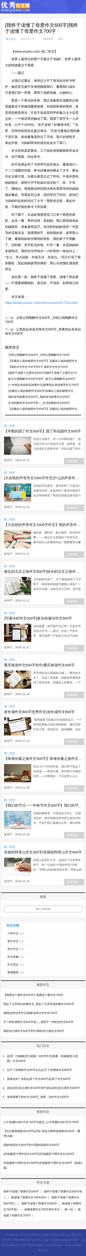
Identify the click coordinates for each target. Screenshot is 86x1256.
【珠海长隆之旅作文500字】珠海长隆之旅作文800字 (43, 759)
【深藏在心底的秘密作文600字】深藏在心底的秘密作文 (42, 360)
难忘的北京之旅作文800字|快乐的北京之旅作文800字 (43, 572)
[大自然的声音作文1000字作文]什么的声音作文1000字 (43, 478)
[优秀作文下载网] (16, 10)
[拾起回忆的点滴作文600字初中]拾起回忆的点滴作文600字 (43, 1087)
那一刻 (69, 1209)
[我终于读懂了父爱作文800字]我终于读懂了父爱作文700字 (44, 372)
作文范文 (15, 964)
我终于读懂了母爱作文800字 (39, 1203)
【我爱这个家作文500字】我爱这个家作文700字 (33, 995)
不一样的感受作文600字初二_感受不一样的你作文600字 (38, 1022)
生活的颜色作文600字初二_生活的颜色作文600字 (39, 402)
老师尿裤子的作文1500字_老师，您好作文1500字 (38, 1096)
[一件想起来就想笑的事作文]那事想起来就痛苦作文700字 (43, 384)
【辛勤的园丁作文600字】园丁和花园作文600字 (42, 431)
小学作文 (15, 933)
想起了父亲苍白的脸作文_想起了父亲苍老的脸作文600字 (38, 1004)
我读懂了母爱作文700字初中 (29, 1197)
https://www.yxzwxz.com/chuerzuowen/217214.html (41, 302)
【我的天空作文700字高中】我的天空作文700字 (38, 366)
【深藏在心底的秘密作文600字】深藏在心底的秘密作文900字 (46, 408)
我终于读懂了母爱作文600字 (21, 1191)
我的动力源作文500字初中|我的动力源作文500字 (33, 1031)
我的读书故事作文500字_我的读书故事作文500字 (39, 396)
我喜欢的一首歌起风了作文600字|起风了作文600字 (39, 1078)
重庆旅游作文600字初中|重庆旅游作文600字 (39, 665)
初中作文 (15, 941)
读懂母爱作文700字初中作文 (42, 1209)
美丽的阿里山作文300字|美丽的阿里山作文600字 (43, 852)
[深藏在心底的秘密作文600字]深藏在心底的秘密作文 (40, 390)
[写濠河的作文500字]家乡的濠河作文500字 (38, 618)
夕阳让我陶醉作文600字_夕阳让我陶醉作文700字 (39, 354)
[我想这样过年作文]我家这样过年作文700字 (30, 1013)
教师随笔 (15, 972)
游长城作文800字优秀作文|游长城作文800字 (39, 712)
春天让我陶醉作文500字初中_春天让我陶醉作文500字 (41, 378)
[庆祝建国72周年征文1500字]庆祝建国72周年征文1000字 (39, 1153)
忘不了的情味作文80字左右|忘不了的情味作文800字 (39, 1069)
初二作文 (11, 39)
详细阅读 (72, 461)
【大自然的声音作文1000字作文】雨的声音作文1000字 (43, 525)
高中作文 (15, 949)
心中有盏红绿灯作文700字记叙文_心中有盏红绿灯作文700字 (41, 1122)
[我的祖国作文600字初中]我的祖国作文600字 (31, 1144)
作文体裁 (15, 956)
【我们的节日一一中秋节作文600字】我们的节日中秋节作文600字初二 (43, 805)
